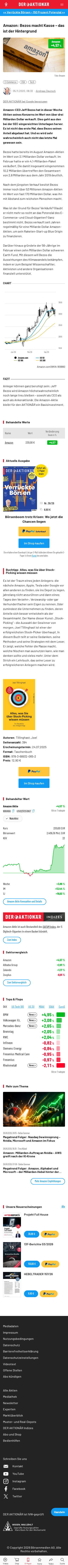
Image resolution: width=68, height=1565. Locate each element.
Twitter (17, 1496)
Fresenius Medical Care (16, 1054)
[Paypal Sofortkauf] (34, 771)
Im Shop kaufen (34, 543)
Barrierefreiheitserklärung (20, 1351)
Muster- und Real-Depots (19, 1421)
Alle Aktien (10, 1390)
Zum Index (12, 939)
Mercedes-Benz (12, 1026)
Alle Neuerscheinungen (56, 1206)
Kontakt (17, 1466)
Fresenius (8, 1060)
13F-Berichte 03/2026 (38, 1244)
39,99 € (31, 1233)
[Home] (39, 1560)
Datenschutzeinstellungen (20, 1357)
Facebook (18, 1488)
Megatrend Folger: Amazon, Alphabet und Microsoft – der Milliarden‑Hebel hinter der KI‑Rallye (31, 1170)
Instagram (19, 1481)
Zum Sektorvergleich (16, 982)
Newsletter (10, 1403)
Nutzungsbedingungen (18, 1338)
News (32, 1014)
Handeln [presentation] (59, 1512)
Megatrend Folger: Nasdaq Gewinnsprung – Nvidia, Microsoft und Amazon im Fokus (31, 1138)
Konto (34, 555)
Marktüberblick (13, 1415)
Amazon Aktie (10, 806)
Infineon (8, 1043)
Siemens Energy (12, 1048)
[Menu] (63, 4)
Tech (32, 82)
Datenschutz (11, 1345)
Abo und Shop (12, 1434)
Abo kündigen (12, 1376)
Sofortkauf (41, 531)
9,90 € (31, 1293)
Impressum (10, 1332)
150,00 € (32, 1263)
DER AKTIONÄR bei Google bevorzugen (25, 101)
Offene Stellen (12, 1370)
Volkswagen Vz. (11, 1020)
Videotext (9, 1364)
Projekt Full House (36, 1214)
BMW (5, 1015)
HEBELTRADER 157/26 (38, 1274)
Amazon (9, 442)
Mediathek (10, 1396)
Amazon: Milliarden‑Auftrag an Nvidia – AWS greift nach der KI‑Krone (32, 1154)
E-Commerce (10, 82)
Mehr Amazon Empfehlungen (48, 1181)
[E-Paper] (28, 1560)
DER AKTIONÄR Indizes (18, 1428)
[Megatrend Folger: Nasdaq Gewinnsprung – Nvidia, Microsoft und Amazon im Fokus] (34, 1109)
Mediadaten (11, 1326)
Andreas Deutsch (46, 90)
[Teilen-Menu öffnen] (51, 1560)
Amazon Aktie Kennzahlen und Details (24, 901)
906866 (7, 810)
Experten (9, 1409)
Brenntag (8, 1031)
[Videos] (5, 1560)
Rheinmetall (10, 1065)
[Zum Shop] (17, 1560)
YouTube (18, 1473)
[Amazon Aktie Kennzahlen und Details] (34, 860)
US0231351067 (24, 810)
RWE (5, 1037)
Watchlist (13, 818)
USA (23, 82)
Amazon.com (51, 366)
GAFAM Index (49, 926)
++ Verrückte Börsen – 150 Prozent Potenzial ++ (34, 12)
